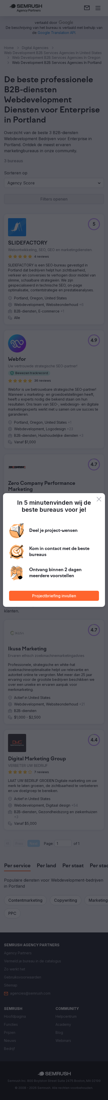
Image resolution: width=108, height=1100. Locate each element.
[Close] (99, 499)
